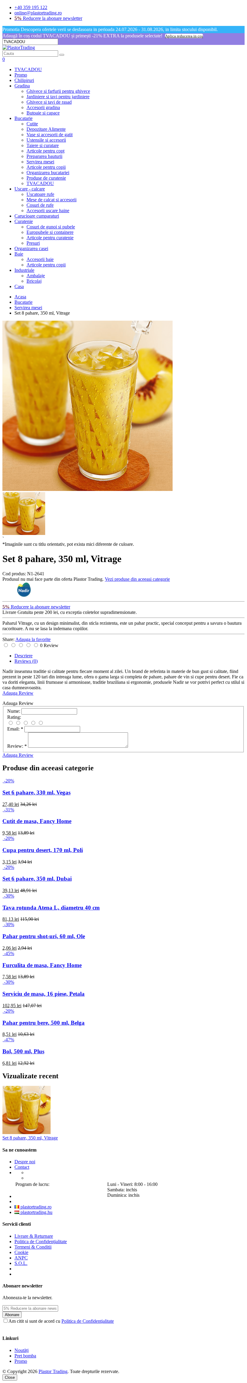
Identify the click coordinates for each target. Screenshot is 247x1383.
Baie (18, 253)
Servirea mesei (40, 161)
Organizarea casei (31, 248)
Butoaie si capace (43, 112)
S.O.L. (20, 1263)
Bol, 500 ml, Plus (23, 1051)
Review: (17, 746)
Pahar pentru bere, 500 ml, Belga (43, 1023)
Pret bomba (25, 1355)
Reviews (26, 661)
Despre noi (24, 1161)
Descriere (23, 655)
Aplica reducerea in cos (184, 36)
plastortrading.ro (35, 1206)
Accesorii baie (40, 259)
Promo (20, 74)
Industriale (24, 270)
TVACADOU (28, 69)
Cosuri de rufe (40, 205)
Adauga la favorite (33, 639)
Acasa (20, 296)
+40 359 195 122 (30, 7)
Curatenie (23, 221)
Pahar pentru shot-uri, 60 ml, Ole (43, 936)
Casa (19, 286)
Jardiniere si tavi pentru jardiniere (58, 96)
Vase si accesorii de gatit (50, 134)
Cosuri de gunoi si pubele (51, 226)
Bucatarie (23, 118)
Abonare (12, 1314)
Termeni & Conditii (33, 1246)
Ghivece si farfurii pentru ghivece (58, 91)
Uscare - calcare (29, 188)
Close (10, 1377)
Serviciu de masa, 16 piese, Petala (43, 994)
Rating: (14, 717)
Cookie (21, 1252)
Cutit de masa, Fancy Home (36, 821)
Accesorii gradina (43, 107)
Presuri (33, 243)
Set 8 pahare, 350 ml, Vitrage (30, 1137)
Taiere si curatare (43, 145)
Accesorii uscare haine (48, 210)
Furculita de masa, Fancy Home (42, 965)
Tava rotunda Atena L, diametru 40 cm (51, 907)
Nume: (13, 711)
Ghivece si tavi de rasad (49, 102)
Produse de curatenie (46, 178)
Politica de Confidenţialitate (40, 1241)
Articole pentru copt (45, 150)
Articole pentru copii (46, 167)
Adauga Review (17, 693)
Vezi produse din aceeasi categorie (137, 579)
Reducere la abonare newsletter (48, 18)
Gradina (22, 85)
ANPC (21, 1257)
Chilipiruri (24, 80)
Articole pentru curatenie (50, 237)
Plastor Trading (53, 1371)
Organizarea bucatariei (48, 172)
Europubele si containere (50, 232)
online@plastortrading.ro (38, 12)
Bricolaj (34, 281)
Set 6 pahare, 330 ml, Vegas (36, 792)
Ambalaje (36, 275)
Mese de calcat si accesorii (52, 199)
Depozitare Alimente (46, 129)
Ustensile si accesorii (46, 140)
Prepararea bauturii (44, 156)
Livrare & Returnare (33, 1236)
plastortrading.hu (35, 1212)
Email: (15, 728)
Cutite (32, 123)
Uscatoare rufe (40, 194)
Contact (21, 1167)
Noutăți (21, 1350)
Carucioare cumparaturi (36, 215)
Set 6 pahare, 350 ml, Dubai (37, 878)
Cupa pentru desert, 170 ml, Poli (42, 850)
